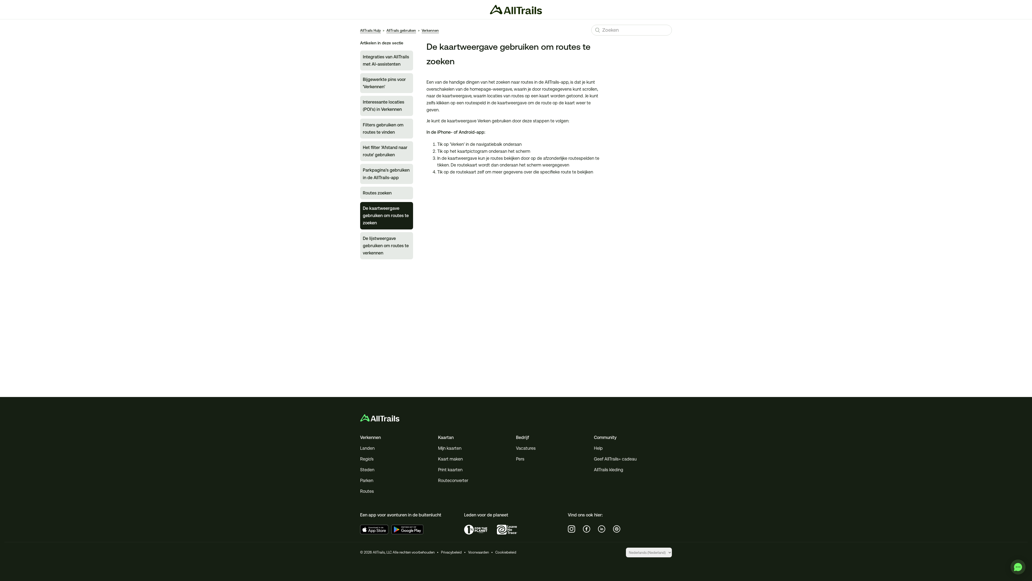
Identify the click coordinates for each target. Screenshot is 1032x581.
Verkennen (430, 31)
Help (598, 448)
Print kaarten (450, 469)
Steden (367, 469)
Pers (520, 459)
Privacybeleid (451, 552)
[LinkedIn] (601, 529)
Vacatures (526, 448)
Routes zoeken (377, 193)
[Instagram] (571, 529)
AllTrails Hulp (370, 31)
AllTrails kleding (608, 469)
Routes (367, 491)
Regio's (367, 459)
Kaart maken (450, 459)
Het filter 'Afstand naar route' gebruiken (385, 151)
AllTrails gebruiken (401, 31)
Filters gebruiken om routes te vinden (383, 128)
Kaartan (446, 437)
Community (605, 437)
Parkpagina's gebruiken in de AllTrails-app (386, 174)
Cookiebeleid (505, 552)
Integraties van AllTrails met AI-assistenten (386, 60)
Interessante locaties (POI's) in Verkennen (383, 106)
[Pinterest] (617, 529)
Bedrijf (522, 437)
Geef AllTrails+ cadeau (615, 459)
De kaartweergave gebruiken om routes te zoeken (386, 215)
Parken (366, 480)
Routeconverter (453, 480)
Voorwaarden (478, 552)
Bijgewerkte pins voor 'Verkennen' (384, 83)
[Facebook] (586, 529)
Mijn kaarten (449, 448)
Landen (367, 448)
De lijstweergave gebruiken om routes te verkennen (386, 246)
